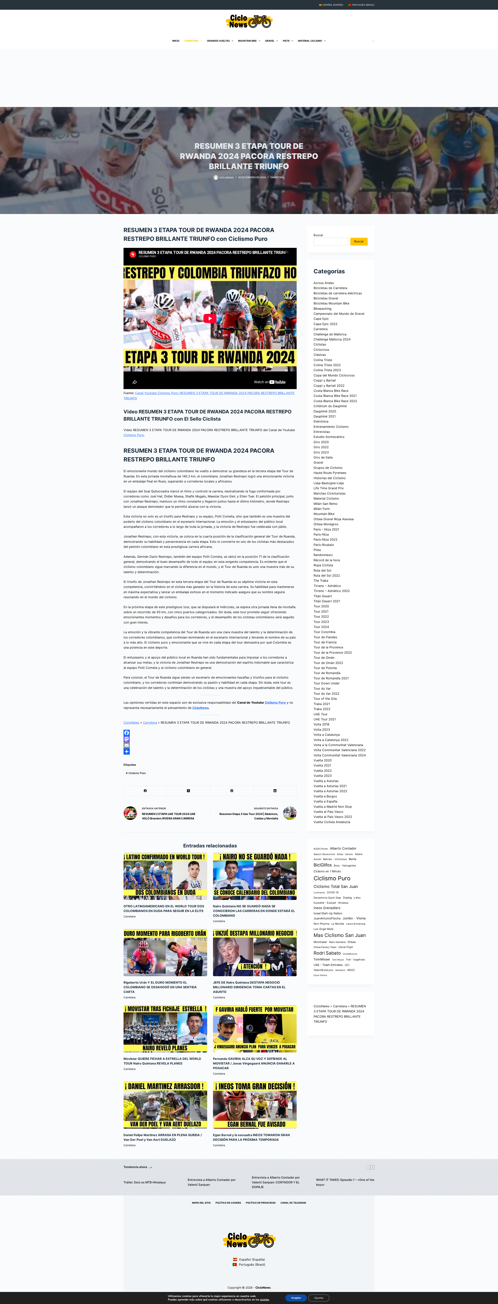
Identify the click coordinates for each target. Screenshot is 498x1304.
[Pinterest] (231, 791)
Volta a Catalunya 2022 (331, 740)
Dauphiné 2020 (325, 411)
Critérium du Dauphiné (330, 406)
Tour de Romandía (327, 673)
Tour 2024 (321, 627)
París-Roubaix (324, 545)
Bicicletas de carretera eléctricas (338, 293)
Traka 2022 (322, 709)
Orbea (352, 942)
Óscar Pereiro (320, 975)
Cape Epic (321, 319)
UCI (347, 964)
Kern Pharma (322, 923)
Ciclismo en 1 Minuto (327, 871)
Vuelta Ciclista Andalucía (332, 822)
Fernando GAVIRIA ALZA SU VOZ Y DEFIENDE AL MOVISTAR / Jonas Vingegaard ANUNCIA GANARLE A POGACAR (254, 1063)
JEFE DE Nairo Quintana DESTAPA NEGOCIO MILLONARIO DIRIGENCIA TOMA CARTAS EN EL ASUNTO (249, 987)
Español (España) (333, 5)
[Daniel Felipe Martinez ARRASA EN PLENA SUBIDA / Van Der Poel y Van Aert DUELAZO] (165, 1105)
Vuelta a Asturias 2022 (330, 791)
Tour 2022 (321, 616)
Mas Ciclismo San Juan (340, 935)
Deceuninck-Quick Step (327, 897)
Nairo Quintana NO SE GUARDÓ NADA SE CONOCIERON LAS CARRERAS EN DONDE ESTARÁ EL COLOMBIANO (254, 910)
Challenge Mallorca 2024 (332, 339)
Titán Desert (323, 596)
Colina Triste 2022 (327, 365)
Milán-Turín (322, 509)
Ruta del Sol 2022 (327, 575)
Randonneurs (323, 555)
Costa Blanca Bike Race (331, 391)
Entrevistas (322, 432)
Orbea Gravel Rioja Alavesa (334, 519)
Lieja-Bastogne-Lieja (329, 483)
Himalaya (343, 902)
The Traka (321, 580)
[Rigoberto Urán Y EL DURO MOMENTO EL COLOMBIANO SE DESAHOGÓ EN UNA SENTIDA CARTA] (165, 952)
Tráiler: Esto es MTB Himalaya (145, 1182)
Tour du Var (322, 688)
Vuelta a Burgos (325, 796)
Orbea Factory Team (325, 947)
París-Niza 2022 (326, 539)
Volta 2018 (321, 724)
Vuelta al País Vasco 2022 (333, 817)
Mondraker (320, 942)
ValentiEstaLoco (323, 970)
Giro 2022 (321, 447)
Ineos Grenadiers (327, 908)
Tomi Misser (338, 959)
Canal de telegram (293, 1202)
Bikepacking (322, 308)
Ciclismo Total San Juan (336, 886)
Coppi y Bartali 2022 (329, 386)
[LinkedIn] (275, 791)
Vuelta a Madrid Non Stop (333, 807)
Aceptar (296, 1298)
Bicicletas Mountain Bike (331, 303)
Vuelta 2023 (323, 776)
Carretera (191, 40)
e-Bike (357, 897)
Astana (358, 854)
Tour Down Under (327, 683)
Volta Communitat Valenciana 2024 (340, 755)
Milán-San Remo (326, 504)
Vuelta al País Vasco (328, 812)
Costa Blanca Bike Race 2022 (335, 401)
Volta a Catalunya (327, 735)
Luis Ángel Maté (323, 928)
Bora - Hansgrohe (345, 865)
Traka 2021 (322, 704)
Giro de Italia (323, 457)
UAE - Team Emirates (328, 965)
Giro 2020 (321, 442)
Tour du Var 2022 (326, 693)
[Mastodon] (210, 739)
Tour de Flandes (325, 637)
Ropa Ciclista (323, 565)
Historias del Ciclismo (330, 478)
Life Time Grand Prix (329, 488)
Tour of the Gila (325, 699)
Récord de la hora (327, 560)
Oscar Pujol (345, 947)
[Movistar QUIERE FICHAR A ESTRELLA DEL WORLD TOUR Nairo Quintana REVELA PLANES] (165, 1028)
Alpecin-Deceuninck (324, 854)
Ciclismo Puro (134, 435)
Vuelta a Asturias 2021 (330, 786)
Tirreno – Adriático (327, 586)
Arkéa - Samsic (345, 854)
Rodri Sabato (327, 953)
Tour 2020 (321, 606)
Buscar (318, 235)
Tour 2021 (321, 611)
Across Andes (324, 283)
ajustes (264, 1299)
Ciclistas (320, 344)
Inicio (175, 40)
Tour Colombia (324, 632)
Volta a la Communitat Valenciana (338, 745)
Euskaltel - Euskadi (325, 902)
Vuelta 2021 (322, 765)
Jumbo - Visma (354, 918)
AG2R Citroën (321, 848)
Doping (347, 897)
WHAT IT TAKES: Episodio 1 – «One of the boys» (345, 1182)
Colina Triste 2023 (327, 370)
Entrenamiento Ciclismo (331, 427)
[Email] (210, 745)
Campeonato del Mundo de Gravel (339, 314)
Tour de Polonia (325, 668)
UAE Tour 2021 (325, 719)
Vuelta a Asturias (326, 781)
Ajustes (319, 1298)
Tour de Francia (325, 642)
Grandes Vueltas (218, 40)
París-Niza (321, 534)
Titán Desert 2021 (327, 601)
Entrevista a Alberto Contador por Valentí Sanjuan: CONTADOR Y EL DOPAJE (276, 1182)
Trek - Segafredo (355, 959)
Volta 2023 (322, 729)
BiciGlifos (323, 864)
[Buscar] (373, 41)
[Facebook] (210, 733)
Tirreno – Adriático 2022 (332, 591)
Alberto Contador (343, 848)
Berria (352, 859)
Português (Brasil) (363, 5)
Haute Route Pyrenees (330, 473)
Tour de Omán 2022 (328, 663)
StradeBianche (350, 954)
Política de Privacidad (261, 1202)
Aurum (317, 859)
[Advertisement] (249, 78)
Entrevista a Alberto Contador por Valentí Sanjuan (212, 1182)
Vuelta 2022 (323, 771)
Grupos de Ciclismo (328, 468)
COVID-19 (332, 892)
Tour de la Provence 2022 (333, 652)
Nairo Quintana (337, 942)
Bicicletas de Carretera (330, 288)
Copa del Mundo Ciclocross (334, 375)
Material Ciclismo (310, 40)
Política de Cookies (228, 1202)
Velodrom (340, 970)
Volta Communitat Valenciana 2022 (340, 750)
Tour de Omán (324, 657)
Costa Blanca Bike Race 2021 (335, 396)
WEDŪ (351, 970)
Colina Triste (323, 360)
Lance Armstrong (355, 923)
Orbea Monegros (326, 524)
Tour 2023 (321, 622)
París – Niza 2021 (326, 529)
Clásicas (320, 355)
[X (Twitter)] (188, 791)
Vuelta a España (325, 801)
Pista (286, 40)
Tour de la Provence (328, 647)
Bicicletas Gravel (326, 298)
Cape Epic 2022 (326, 324)
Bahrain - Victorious (335, 859)
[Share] (210, 751)
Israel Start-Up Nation (328, 913)
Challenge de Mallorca (330, 334)
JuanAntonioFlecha (327, 918)
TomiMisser (322, 959)
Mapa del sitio (201, 1202)
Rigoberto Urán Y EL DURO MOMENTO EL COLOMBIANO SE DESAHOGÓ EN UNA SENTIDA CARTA (160, 987)
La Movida (337, 923)
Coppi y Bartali (325, 380)
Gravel (269, 40)
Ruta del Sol (322, 570)
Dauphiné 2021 (325, 416)
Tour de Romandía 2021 (331, 678)
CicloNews (200, 708)
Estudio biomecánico (329, 437)
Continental (319, 892)
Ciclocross (321, 350)
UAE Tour (321, 714)
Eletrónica (321, 421)
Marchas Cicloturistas (329, 493)
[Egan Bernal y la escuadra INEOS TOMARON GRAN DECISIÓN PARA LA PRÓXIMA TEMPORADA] (255, 1105)
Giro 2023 (321, 452)
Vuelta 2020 (323, 760)
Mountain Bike (247, 40)
